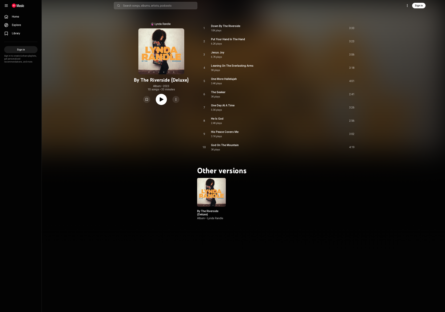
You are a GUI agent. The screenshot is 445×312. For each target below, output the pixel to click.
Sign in (419, 5)
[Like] (323, 28)
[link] (20, 17)
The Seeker (218, 92)
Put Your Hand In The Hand (228, 39)
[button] (146, 99)
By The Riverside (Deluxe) (207, 212)
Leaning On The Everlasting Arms (232, 65)
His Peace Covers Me (224, 132)
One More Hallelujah (224, 79)
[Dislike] (331, 28)
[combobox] (160, 5)
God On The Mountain (225, 145)
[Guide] (6, 5)
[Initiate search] (118, 5)
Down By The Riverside (225, 26)
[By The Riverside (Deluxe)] (211, 192)
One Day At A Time (222, 105)
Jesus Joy (217, 52)
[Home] (18, 5)
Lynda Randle (163, 24)
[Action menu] (175, 99)
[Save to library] (147, 99)
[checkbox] (352, 28)
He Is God (217, 118)
